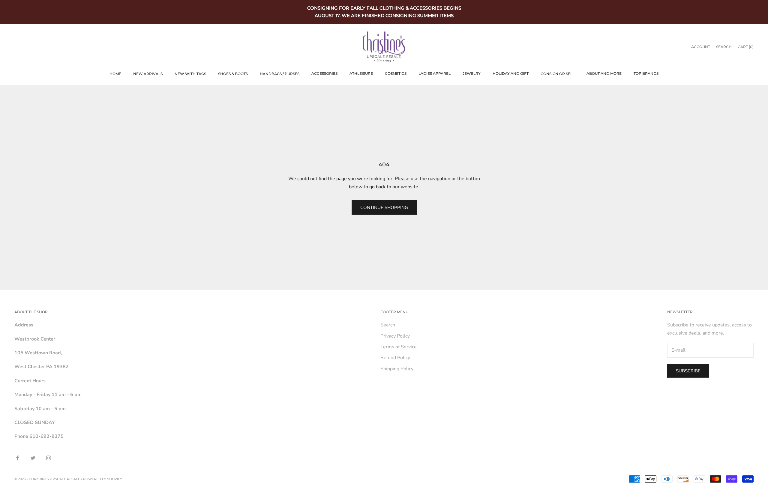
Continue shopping (384, 208)
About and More (604, 73)
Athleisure (361, 73)
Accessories (324, 73)
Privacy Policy (395, 336)
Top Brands (646, 73)
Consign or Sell (557, 73)
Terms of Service (398, 347)
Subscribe (688, 371)
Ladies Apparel (434, 73)
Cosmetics (395, 73)
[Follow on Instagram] (49, 458)
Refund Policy (395, 357)
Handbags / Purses (279, 73)
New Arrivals (148, 73)
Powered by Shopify (102, 479)
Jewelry (472, 73)
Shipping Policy (396, 368)
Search (387, 325)
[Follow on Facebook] (17, 458)
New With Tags (190, 73)
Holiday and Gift (511, 73)
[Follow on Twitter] (33, 458)
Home (115, 73)
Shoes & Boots (233, 73)
